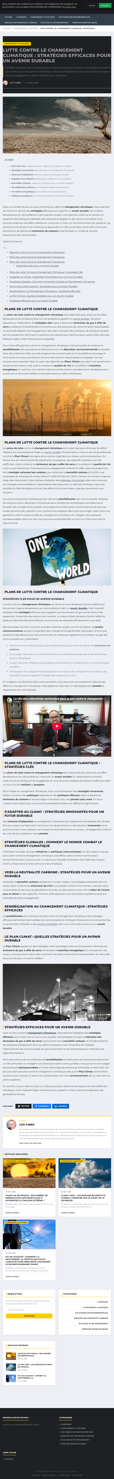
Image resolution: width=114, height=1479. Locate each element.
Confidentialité (64, 1475)
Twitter (25, 1106)
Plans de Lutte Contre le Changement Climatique (37, 252)
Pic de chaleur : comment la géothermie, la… (32, 1377)
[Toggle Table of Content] (5, 248)
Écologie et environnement (55, 23)
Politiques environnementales (74, 17)
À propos (35, 1475)
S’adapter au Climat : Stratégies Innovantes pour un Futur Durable (46, 277)
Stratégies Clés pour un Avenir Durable (37, 265)
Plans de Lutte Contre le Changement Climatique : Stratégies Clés (46, 272)
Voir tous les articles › (30, 1143)
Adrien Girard (12, 1213)
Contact (8, 1459)
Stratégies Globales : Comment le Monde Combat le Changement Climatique (52, 281)
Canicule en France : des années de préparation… (34, 1354)
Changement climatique (42, 17)
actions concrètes (47, 924)
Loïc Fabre (26, 1124)
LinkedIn (62, 1106)
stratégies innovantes (72, 480)
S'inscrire (29, 1316)
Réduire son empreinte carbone (21, 23)
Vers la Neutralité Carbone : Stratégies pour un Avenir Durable (43, 286)
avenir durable (81, 319)
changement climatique (42, 1033)
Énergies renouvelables (85, 23)
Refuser (92, 5)
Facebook (43, 1106)
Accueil (9, 17)
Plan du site (78, 1475)
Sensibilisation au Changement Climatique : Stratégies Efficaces (44, 291)
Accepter (105, 5)
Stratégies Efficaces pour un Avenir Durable (33, 300)
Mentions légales (49, 1475)
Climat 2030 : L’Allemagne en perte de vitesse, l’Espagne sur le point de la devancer (83, 1198)
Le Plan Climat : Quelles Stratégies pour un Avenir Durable (41, 296)
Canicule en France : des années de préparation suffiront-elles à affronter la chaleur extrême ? (26, 1198)
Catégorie (21, 17)
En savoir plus (69, 7)
